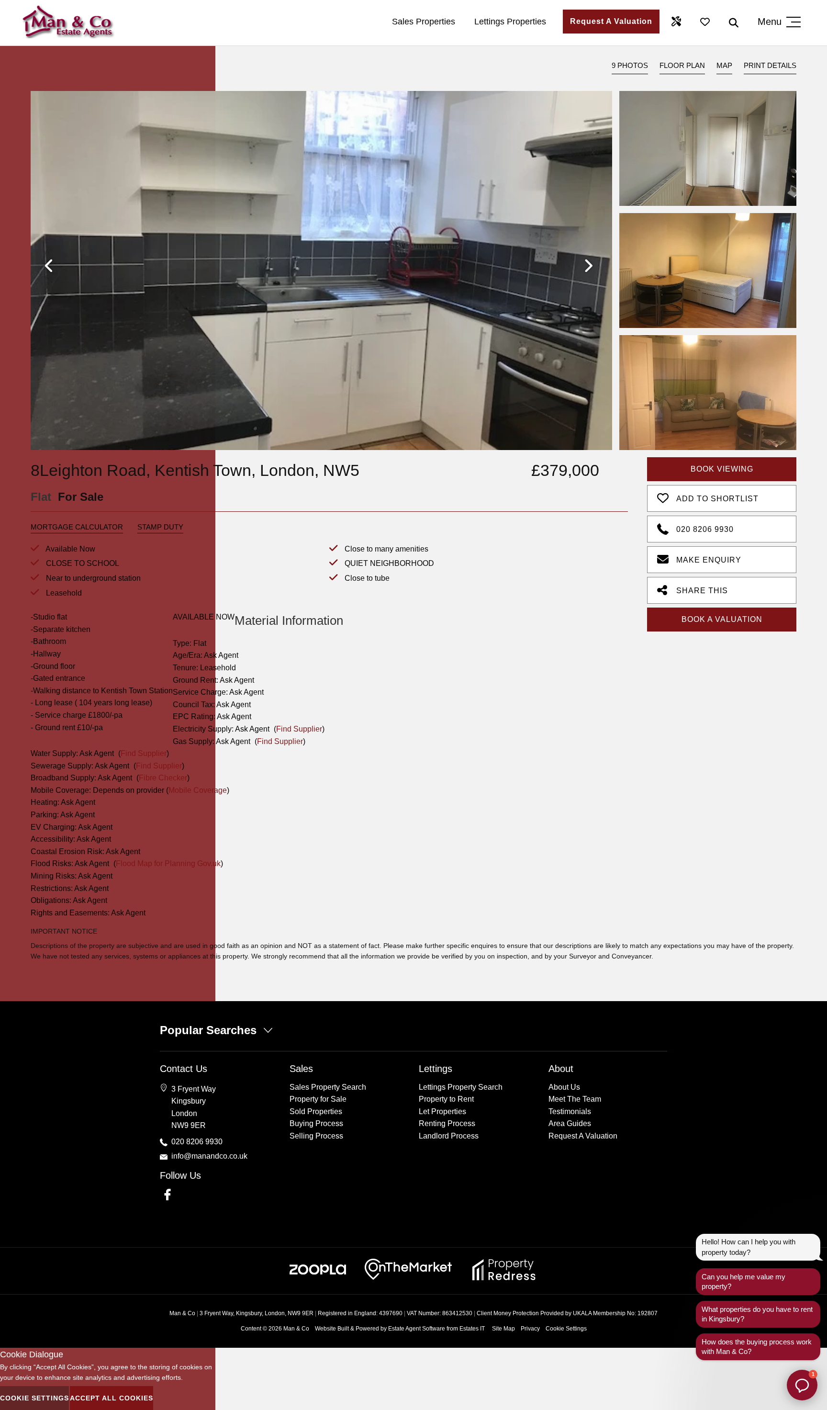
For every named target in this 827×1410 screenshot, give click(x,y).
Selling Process (316, 1136)
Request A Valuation (611, 21)
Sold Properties (316, 1111)
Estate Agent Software (416, 1328)
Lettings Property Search (461, 1087)
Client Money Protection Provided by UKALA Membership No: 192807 (567, 1313)
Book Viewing (722, 469)
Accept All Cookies (111, 1398)
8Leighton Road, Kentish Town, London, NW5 (195, 470)
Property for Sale (318, 1099)
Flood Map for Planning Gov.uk (168, 863)
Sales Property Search (328, 1087)
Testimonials (569, 1111)
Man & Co (296, 1328)
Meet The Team (574, 1099)
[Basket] (705, 22)
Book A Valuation (722, 619)
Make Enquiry (708, 560)
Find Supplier (299, 729)
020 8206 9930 (705, 529)
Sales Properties (423, 21)
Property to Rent (446, 1099)
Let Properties (442, 1111)
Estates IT (472, 1328)
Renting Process (447, 1123)
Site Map (503, 1328)
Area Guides (569, 1123)
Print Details (770, 65)
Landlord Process (449, 1136)
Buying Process (316, 1123)
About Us (564, 1087)
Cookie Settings (566, 1328)
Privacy (530, 1328)
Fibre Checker (163, 778)
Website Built (332, 1328)
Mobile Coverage (197, 790)
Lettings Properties (510, 21)
